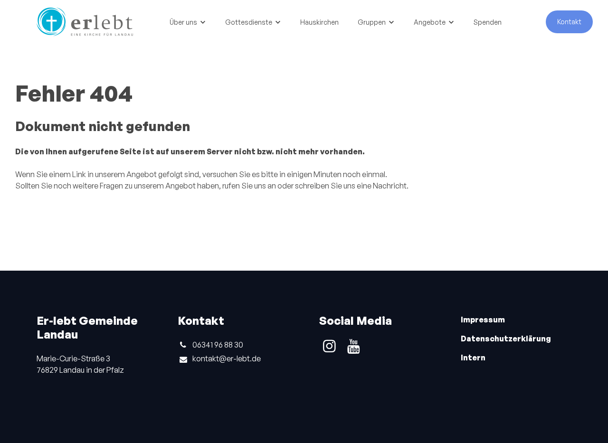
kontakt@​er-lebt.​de (226, 358)
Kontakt (569, 22)
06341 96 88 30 (217, 344)
